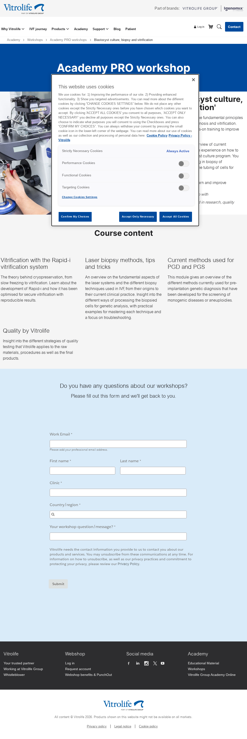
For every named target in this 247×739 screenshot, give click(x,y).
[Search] (219, 26)
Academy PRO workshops (68, 40)
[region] (125, 150)
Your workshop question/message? (81, 526)
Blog (117, 29)
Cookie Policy (157, 135)
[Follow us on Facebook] (129, 663)
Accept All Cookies (176, 216)
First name (59, 460)
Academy (81, 29)
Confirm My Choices (75, 216)
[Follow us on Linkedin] (138, 663)
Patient (130, 29)
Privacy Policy (128, 564)
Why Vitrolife (11, 29)
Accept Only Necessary (138, 216)
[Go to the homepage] (25, 8)
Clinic (55, 482)
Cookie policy (148, 726)
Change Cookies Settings (79, 197)
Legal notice (122, 726)
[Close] (193, 79)
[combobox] (118, 514)
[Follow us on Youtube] (163, 663)
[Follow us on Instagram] (147, 663)
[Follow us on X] (155, 663)
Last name (129, 460)
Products (59, 29)
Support (99, 29)
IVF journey (38, 29)
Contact (234, 27)
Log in (200, 26)
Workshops (35, 40)
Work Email (60, 434)
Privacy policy (97, 726)
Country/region (64, 504)
